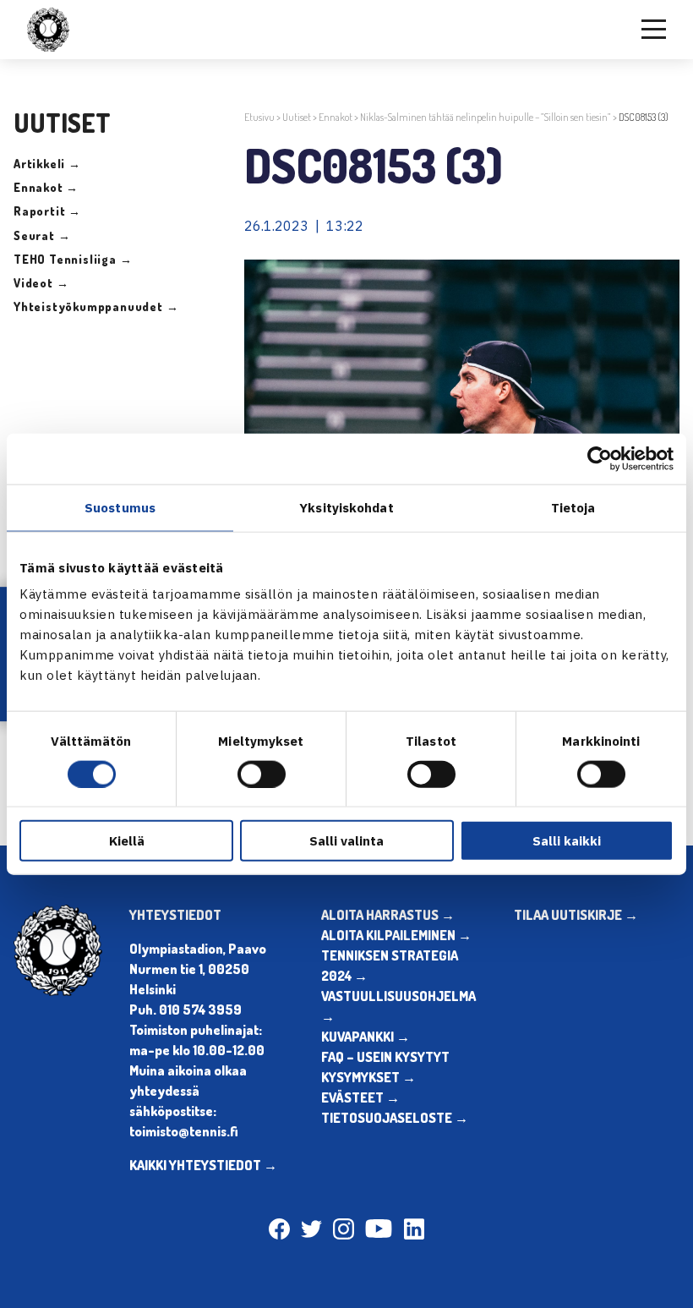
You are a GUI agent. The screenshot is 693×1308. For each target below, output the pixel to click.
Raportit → (47, 211)
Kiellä (127, 841)
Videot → (41, 283)
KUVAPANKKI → (365, 1036)
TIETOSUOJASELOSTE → (394, 1117)
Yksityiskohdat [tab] (346, 507)
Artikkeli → (47, 163)
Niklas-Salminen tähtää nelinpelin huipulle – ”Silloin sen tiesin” (485, 117)
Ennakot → (46, 187)
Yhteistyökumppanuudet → (96, 306)
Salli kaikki (566, 841)
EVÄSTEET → (360, 1097)
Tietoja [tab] (573, 507)
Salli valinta (346, 841)
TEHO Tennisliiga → (73, 259)
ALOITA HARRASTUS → (388, 914)
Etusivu (259, 117)
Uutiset (296, 117)
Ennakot (335, 117)
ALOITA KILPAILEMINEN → (396, 935)
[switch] (261, 773)
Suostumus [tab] (120, 507)
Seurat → (42, 235)
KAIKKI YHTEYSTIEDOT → (203, 1165)
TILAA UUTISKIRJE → (576, 914)
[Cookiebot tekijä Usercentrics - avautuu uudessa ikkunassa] (600, 458)
